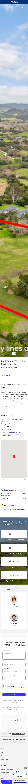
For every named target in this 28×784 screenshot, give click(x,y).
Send (14, 694)
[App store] (15, 734)
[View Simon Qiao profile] (14, 618)
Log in (24, 2)
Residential (4, 749)
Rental (3, 752)
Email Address (5, 668)
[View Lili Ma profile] (14, 599)
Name (3, 661)
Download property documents (9, 432)
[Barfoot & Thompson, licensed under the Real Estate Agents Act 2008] (14, 2)
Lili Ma (14, 604)
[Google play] (21, 734)
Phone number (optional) (8, 675)
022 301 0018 (14, 625)
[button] (14, 457)
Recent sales (4, 759)
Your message (6, 650)
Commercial (4, 756)
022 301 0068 (14, 606)
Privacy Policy (16, 709)
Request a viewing (7, 375)
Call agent (7, 781)
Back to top (13, 720)
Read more (4, 406)
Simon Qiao (14, 623)
